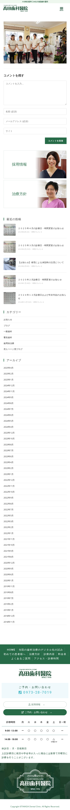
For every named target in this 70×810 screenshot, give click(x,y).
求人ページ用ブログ (13, 349)
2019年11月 (9, 586)
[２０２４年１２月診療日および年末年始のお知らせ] (10, 298)
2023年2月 (9, 468)
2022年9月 (9, 497)
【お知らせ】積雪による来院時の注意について (41, 262)
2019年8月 (9, 592)
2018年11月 (9, 621)
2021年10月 (9, 544)
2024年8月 (9, 403)
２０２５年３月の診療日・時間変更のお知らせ (41, 245)
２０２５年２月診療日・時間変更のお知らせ (40, 279)
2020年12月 (9, 562)
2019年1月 (9, 610)
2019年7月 (9, 598)
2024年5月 (9, 420)
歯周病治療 (9, 343)
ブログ (7, 325)
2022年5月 (9, 515)
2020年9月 (9, 568)
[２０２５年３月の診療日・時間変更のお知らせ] (10, 247)
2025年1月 (9, 379)
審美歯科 (8, 337)
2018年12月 (9, 615)
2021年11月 (9, 539)
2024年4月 (9, 426)
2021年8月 (9, 556)
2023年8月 (9, 444)
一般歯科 (8, 331)
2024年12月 (9, 385)
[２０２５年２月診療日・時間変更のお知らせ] (10, 281)
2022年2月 (9, 527)
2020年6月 (9, 574)
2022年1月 (9, 533)
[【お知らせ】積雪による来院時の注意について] (10, 264)
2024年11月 (9, 391)
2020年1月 (9, 580)
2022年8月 (9, 503)
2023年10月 (9, 438)
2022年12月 (9, 479)
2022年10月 (9, 491)
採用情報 (19, 164)
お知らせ (8, 319)
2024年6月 (9, 415)
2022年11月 (9, 485)
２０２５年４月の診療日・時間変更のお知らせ (41, 228)
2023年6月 (9, 456)
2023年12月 (9, 432)
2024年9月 (9, 397)
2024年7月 (9, 409)
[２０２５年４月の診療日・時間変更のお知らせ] (10, 230)
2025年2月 (9, 373)
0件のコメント (36, 232)
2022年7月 (9, 509)
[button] (61, 8)
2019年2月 (9, 604)
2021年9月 (9, 550)
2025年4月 (9, 367)
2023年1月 (9, 474)
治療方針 (19, 194)
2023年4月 (9, 462)
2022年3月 (9, 521)
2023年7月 (9, 450)
